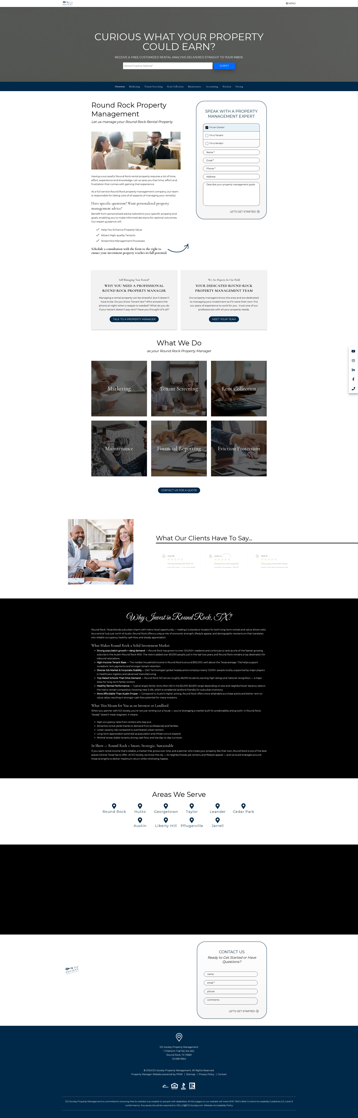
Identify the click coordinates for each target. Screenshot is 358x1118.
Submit (224, 65)
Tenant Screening (153, 86)
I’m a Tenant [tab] (216, 135)
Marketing (134, 86)
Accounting (212, 86)
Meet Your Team (224, 319)
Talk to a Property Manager (134, 319)
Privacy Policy (206, 1074)
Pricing (239, 86)
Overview (120, 86)
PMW (179, 1074)
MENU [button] (292, 3)
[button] (353, 351)
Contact (222, 1074)
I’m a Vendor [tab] (216, 143)
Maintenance (194, 86)
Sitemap (190, 1074)
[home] (67, 3)
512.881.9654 (179, 1058)
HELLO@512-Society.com (189, 1105)
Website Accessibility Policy (218, 1105)
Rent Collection (175, 86)
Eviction (227, 86)
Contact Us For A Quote (179, 490)
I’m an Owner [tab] (216, 127)
